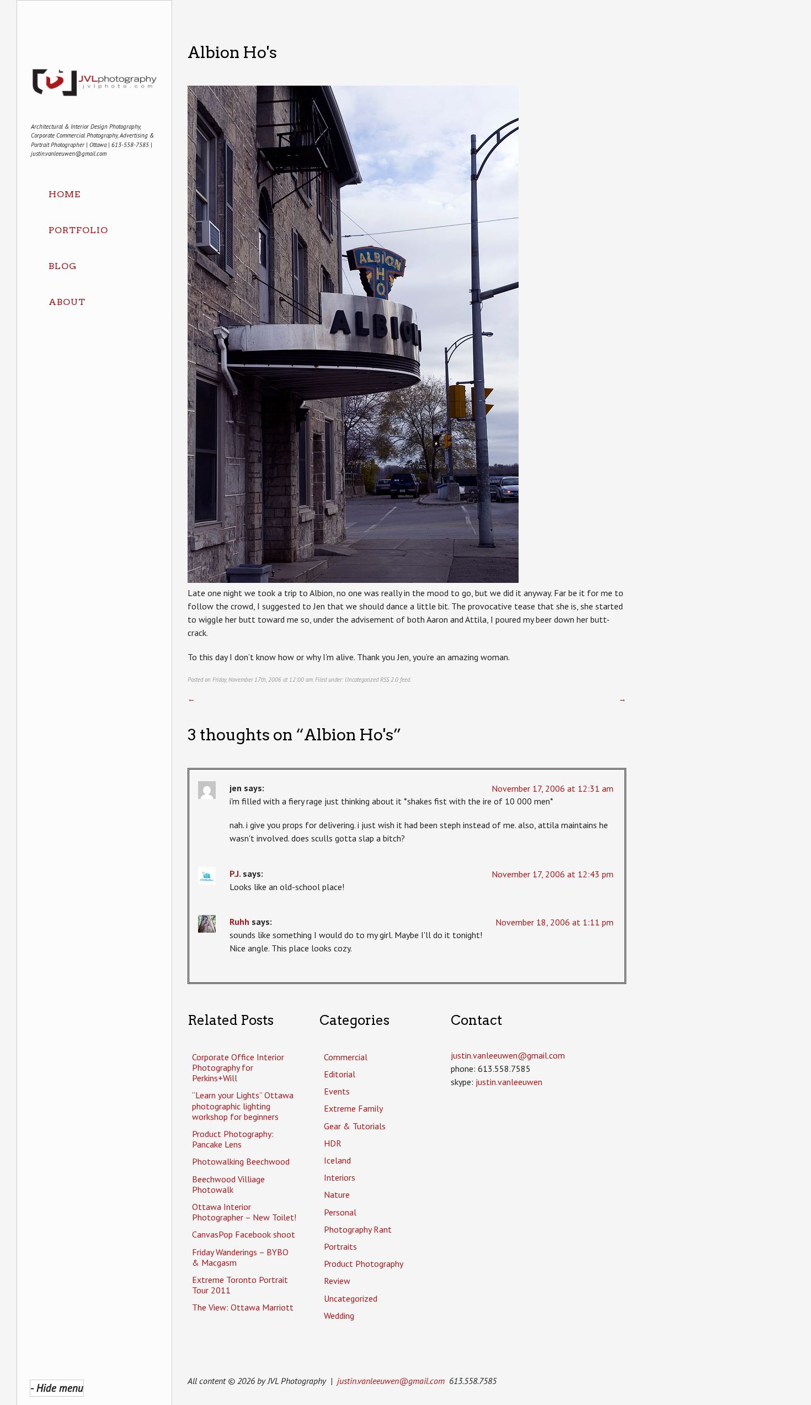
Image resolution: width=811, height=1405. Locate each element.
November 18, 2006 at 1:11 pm (554, 922)
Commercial (345, 1056)
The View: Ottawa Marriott (243, 1307)
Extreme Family (353, 1108)
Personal (340, 1212)
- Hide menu (56, 1388)
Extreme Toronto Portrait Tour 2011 (240, 1285)
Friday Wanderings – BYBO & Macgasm (240, 1257)
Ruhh (239, 921)
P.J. (235, 873)
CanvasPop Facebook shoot (243, 1234)
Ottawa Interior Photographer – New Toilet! (244, 1212)
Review (337, 1280)
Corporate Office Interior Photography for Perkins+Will (238, 1067)
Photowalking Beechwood (241, 1161)
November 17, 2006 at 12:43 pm (552, 874)
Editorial (339, 1074)
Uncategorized (361, 679)
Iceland (337, 1160)
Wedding (339, 1315)
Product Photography (363, 1263)
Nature (337, 1194)
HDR (333, 1143)
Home (65, 194)
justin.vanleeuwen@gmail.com (391, 1380)
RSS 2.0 (389, 679)
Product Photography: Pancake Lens (233, 1139)
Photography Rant (358, 1229)
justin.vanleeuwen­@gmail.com (508, 1055)
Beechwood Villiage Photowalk (228, 1184)
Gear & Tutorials (355, 1126)
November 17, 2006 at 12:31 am (552, 788)
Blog (63, 266)
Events (337, 1091)
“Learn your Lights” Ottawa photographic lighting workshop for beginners (243, 1106)
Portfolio (78, 230)
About (67, 302)
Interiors (339, 1177)
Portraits (340, 1246)
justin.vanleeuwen (509, 1081)
